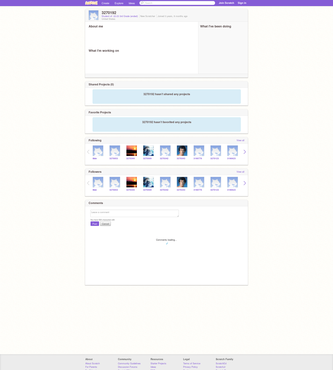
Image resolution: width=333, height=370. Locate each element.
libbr (95, 158)
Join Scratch (226, 3)
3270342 (164, 158)
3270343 (181, 158)
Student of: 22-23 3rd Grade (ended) (120, 16)
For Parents (91, 366)
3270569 (147, 158)
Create (105, 3)
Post (94, 223)
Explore (119, 3)
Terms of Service (191, 363)
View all (240, 140)
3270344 (130, 158)
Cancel (105, 223)
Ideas (132, 3)
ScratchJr (220, 366)
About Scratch (92, 363)
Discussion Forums (127, 366)
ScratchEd (221, 363)
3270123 (214, 158)
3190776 (198, 158)
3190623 (231, 158)
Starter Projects (158, 363)
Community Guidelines (129, 363)
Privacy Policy (190, 366)
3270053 (113, 158)
